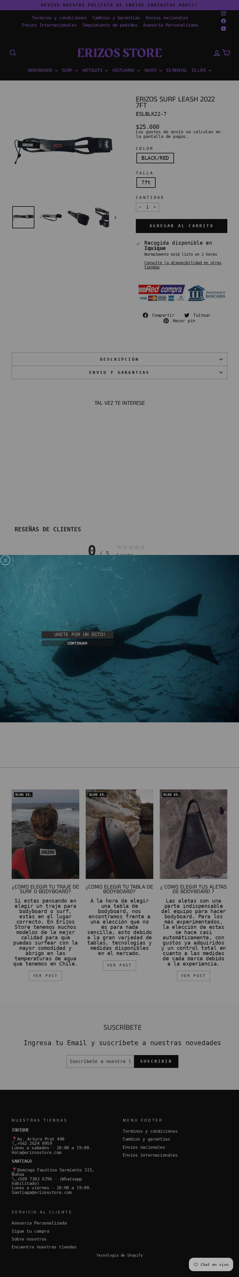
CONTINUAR (77, 643)
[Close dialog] (5, 560)
